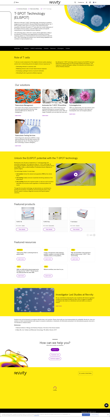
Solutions (26, 48)
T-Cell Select (73, 221)
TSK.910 (77, 225)
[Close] (108, 414)
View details (22, 229)
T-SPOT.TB (19, 221)
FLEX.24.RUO (51, 225)
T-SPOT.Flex (46, 221)
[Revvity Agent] (106, 405)
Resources (53, 48)
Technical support (55, 358)
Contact (68, 48)
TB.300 (23, 225)
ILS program (61, 48)
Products (46, 48)
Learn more (59, 306)
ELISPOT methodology (36, 48)
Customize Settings (94, 414)
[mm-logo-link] (55, 2)
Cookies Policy (36, 415)
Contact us (81, 2)
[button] (86, 2)
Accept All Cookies (86, 414)
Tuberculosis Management (36, 9)
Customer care (55, 354)
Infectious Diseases (22, 9)
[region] (55, 415)
